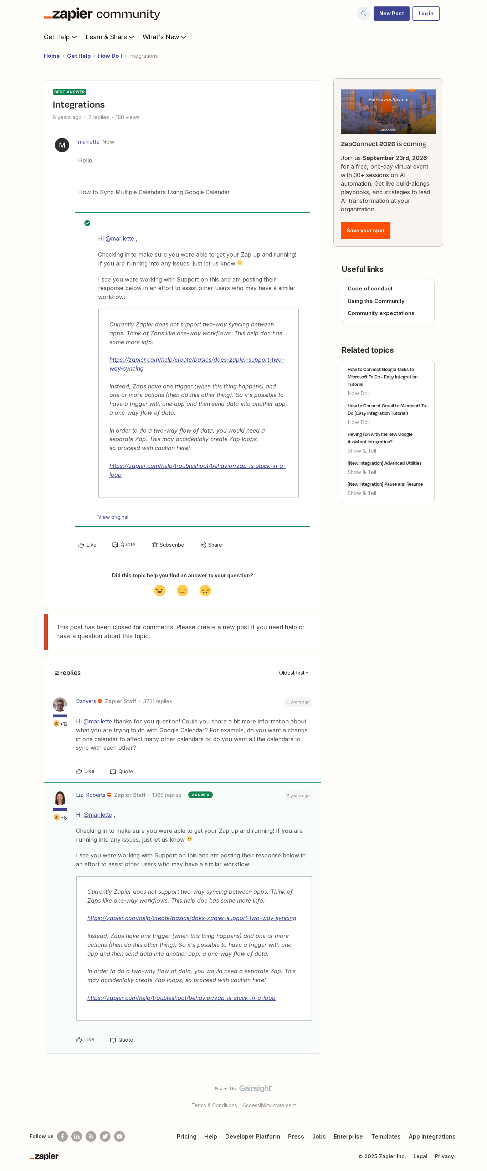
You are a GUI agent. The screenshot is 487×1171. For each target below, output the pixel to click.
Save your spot (366, 230)
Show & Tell (362, 450)
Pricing (186, 1136)
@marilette (120, 238)
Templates (386, 1136)
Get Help (57, 37)
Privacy (444, 1156)
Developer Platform (252, 1136)
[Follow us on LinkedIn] (76, 1136)
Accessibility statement (269, 1105)
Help (210, 1136)
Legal (420, 1156)
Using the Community (376, 301)
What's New (161, 37)
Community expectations (381, 313)
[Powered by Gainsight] (243, 1090)
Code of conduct (370, 288)
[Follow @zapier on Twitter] (105, 1136)
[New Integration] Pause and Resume (385, 484)
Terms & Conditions (214, 1105)
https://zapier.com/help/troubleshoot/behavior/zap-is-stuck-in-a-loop (181, 997)
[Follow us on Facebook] (62, 1136)
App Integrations (432, 1136)
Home (52, 55)
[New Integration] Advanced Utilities (384, 463)
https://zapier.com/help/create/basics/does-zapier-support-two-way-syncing (191, 918)
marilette (88, 141)
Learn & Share (106, 37)
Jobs (319, 1136)
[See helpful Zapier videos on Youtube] (119, 1136)
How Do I (110, 55)
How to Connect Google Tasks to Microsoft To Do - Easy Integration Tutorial (382, 376)
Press (296, 1136)
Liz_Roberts (91, 794)
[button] (392, 13)
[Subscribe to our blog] (91, 1136)
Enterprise (348, 1136)
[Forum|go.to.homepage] (104, 13)
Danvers (86, 701)
